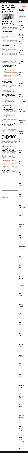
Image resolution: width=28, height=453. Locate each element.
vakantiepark (21, 387)
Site (2, 189)
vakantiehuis (21, 383)
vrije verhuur (21, 408)
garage (21, 185)
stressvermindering (4, 163)
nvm (20, 333)
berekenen (21, 129)
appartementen (22, 124)
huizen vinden (21, 233)
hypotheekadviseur (22, 246)
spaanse (21, 351)
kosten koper (21, 287)
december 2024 (22, 76)
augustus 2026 (22, 39)
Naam (3, 182)
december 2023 (22, 98)
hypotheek (21, 244)
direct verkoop (21, 148)
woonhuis (21, 439)
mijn (20, 311)
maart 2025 (21, 70)
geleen (21, 187)
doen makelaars (22, 154)
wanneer (21, 419)
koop (20, 267)
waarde (21, 413)
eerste (21, 163)
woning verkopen (22, 435)
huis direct (21, 205)
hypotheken (21, 248)
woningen (21, 437)
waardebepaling (22, 415)
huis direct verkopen (22, 207)
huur (20, 237)
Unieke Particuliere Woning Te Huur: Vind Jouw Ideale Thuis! (14, 167)
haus (20, 190)
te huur (21, 365)
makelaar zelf (21, 304)
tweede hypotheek (22, 376)
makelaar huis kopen (5, 162)
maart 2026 (21, 48)
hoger (20, 196)
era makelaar (21, 174)
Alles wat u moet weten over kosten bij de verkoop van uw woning (22, 13)
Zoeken (24, 6)
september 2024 (22, 81)
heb (20, 192)
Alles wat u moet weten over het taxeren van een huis (22, 20)
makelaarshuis (21, 308)
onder (20, 337)
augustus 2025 (22, 61)
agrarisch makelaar (22, 111)
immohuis (21, 250)
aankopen (21, 109)
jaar (20, 256)
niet (20, 326)
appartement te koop (22, 120)
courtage (21, 141)
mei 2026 (21, 45)
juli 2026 (21, 41)
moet (20, 320)
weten (20, 428)
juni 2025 (21, 65)
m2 (20, 297)
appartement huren (22, 118)
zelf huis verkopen (22, 441)
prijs (20, 346)
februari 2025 (21, 72)
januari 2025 (21, 74)
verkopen (21, 402)
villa (20, 404)
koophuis (21, 269)
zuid (20, 448)
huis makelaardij (22, 217)
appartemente (21, 122)
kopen (20, 276)
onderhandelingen (10, 162)
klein (20, 263)
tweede (21, 374)
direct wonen (21, 150)
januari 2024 (21, 96)
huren (20, 235)
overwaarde (21, 344)
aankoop (21, 103)
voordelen (21, 406)
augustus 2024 (22, 83)
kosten (21, 282)
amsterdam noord (22, 113)
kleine (20, 265)
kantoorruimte (21, 258)
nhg (20, 322)
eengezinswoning (22, 159)
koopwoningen (22, 274)
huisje (20, 228)
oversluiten (21, 342)
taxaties (21, 361)
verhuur (21, 394)
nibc (20, 324)
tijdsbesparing (12, 163)
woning (21, 430)
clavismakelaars (5, 19)
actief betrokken (6, 160)
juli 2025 (21, 63)
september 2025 (22, 59)
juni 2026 (21, 43)
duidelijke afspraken (4, 161)
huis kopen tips (22, 212)
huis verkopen (21, 222)
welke (20, 426)
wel (20, 424)
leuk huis (21, 295)
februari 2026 (21, 50)
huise (20, 226)
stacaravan (21, 353)
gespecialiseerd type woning (11, 161)
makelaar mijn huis (22, 302)
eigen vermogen (22, 170)
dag (20, 143)
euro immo (21, 176)
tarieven (9, 163)
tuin (20, 372)
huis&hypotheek (22, 224)
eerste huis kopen (22, 165)
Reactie (3, 173)
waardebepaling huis (22, 417)
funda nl (21, 183)
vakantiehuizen (22, 385)
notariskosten (21, 331)
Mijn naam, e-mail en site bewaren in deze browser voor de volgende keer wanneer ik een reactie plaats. (9, 193)
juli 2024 (21, 85)
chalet (20, 139)
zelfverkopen (21, 446)
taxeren (21, 363)
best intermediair (22, 131)
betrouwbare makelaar (13, 160)
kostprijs (21, 291)
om (20, 335)
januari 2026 (21, 52)
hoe (20, 194)
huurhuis (21, 239)
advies (9, 160)
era (20, 172)
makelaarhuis (21, 306)
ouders (21, 340)
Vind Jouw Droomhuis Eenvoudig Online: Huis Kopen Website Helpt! (6, 167)
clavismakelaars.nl (5, 2)
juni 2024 (21, 87)
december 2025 (22, 54)
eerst (20, 161)
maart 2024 (21, 92)
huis (20, 201)
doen (20, 152)
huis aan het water (22, 203)
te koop (21, 367)
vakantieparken (22, 389)
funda (20, 181)
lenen (20, 293)
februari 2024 (21, 94)
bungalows (21, 137)
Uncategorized (21, 378)
